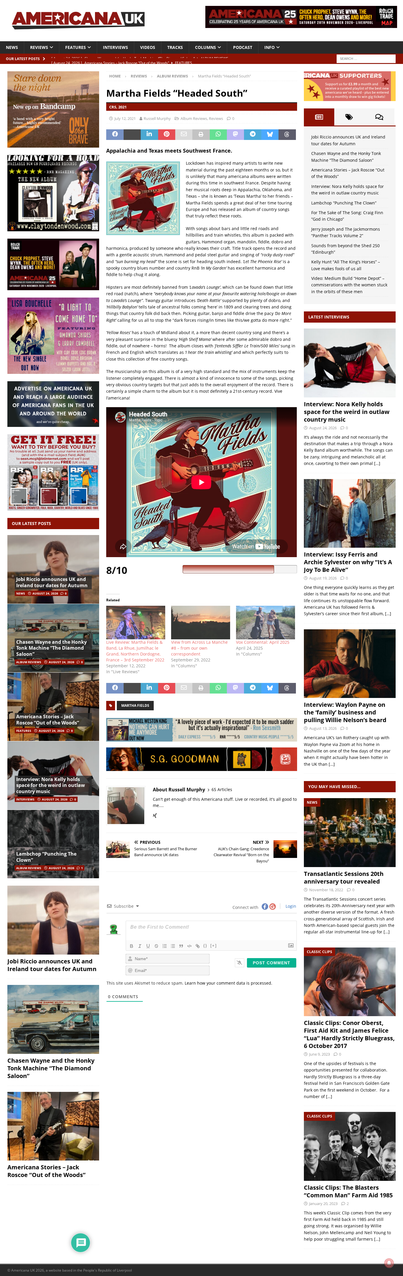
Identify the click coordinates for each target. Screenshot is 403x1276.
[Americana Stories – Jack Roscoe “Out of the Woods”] (53, 706)
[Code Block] (189, 946)
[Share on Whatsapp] (218, 134)
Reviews (39, 47)
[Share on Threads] (287, 134)
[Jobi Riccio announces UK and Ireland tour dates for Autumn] (53, 569)
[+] (213, 945)
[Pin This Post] (166, 134)
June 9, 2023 (319, 1054)
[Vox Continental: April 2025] (265, 622)
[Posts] (319, 117)
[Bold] (131, 946)
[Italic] (140, 946)
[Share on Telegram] (252, 134)
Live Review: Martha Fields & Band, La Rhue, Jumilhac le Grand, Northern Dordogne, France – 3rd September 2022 (135, 651)
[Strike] (156, 946)
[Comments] (379, 117)
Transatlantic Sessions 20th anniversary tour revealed (344, 877)
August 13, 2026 (323, 728)
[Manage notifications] (389, 1263)
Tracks (175, 47)
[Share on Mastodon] (235, 134)
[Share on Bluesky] (270, 134)
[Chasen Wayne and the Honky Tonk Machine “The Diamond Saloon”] (53, 1019)
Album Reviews (194, 118)
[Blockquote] (181, 946)
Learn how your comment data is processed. (228, 983)
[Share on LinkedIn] (149, 134)
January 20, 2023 (323, 1203)
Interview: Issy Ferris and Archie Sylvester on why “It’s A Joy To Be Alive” (348, 562)
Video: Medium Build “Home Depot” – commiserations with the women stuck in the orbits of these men (349, 284)
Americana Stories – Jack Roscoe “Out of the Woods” (47, 719)
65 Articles (222, 789)
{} (205, 945)
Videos (147, 47)
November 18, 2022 (326, 889)
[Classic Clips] (350, 981)
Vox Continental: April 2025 (262, 642)
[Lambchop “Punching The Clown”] (53, 844)
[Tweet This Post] (132, 134)
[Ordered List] (164, 946)
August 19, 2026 (323, 578)
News (12, 47)
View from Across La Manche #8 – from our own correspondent (199, 648)
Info (269, 47)
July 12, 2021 (125, 118)
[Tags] (349, 117)
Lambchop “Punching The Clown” (46, 857)
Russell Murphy (157, 118)
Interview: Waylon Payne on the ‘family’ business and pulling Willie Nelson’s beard (345, 712)
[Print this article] (200, 134)
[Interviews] (350, 363)
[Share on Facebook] (114, 134)
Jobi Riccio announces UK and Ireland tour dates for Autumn (52, 582)
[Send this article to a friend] (183, 134)
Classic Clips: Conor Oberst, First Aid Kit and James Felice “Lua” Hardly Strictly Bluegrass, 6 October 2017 (349, 1034)
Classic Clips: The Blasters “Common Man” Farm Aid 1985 (348, 1191)
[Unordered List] (173, 946)
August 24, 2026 (45, 593)
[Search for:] (366, 58)
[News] (350, 832)
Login (290, 906)
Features (75, 47)
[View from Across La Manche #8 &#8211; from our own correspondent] (200, 622)
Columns (205, 47)
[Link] (198, 946)
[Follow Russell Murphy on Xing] (155, 815)
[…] (377, 463)
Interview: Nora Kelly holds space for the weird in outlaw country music (50, 785)
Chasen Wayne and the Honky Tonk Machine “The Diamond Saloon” (51, 648)
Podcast (242, 47)
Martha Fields (135, 705)
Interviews (115, 47)
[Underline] (148, 946)
